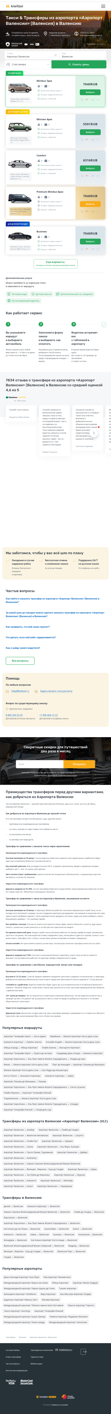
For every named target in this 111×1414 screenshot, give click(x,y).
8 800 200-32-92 (14, 715)
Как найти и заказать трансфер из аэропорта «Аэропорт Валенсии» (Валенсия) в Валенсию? (52, 600)
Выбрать (90, 92)
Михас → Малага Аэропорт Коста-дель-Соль (26, 1064)
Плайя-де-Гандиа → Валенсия (89, 1212)
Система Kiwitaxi (13, 1350)
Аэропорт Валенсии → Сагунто (68, 1135)
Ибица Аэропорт (60, 1282)
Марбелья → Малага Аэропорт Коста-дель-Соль (74, 1036)
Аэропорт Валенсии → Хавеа (82, 1169)
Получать (79, 764)
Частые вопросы (13, 1364)
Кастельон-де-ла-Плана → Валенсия (22, 1228)
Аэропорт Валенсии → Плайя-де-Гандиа (59, 1129)
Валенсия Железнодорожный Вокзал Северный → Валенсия (34, 1245)
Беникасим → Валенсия (90, 1234)
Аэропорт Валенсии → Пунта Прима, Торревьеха (28, 1152)
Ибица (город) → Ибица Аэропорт (21, 1047)
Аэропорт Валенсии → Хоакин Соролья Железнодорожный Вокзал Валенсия (42, 1163)
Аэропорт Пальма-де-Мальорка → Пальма (25, 1081)
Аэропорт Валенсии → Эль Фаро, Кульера (58, 1146)
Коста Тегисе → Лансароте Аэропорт (22, 1075)
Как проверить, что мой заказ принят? (28, 627)
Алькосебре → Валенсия (56, 1228)
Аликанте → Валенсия (15, 1234)
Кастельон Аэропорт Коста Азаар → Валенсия (54, 1240)
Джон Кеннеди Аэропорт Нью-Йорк (21, 1277)
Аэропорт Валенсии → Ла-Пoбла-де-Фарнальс (27, 1174)
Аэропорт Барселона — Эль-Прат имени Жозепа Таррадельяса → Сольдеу (41, 1104)
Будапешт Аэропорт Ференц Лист (21, 1299)
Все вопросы (20, 660)
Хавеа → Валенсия (39, 1234)
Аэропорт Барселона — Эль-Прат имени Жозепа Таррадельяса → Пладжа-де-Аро (44, 1058)
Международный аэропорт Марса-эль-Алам (26, 1282)
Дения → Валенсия (13, 1206)
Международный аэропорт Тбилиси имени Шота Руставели (33, 1305)
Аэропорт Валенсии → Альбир (19, 1129)
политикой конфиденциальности (62, 775)
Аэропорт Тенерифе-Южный (49, 1311)
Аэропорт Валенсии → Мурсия (69, 1174)
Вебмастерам (36, 1364)
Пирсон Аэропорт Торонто (81, 1305)
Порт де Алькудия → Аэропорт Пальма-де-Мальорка (78, 1064)
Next (93, 432)
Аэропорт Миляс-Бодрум (85, 1282)
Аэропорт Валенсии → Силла (18, 1146)
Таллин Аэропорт (67, 1288)
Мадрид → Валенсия (78, 1245)
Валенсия (52, 1337)
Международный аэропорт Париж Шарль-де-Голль (29, 1288)
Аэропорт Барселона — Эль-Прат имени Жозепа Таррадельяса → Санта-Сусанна (44, 1087)
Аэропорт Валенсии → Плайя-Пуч (21, 1141)
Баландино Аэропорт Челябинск (20, 1294)
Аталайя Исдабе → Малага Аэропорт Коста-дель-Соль (73, 1042)
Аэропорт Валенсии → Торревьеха (54, 1186)
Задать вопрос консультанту (56, 691)
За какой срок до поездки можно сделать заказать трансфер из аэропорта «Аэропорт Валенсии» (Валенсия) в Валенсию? (55, 614)
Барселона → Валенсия (15, 1217)
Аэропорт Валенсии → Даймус (72, 1152)
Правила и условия (59, 1405)
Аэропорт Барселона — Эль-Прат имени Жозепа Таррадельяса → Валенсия (42, 1223)
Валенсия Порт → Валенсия (71, 1251)
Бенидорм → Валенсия (15, 1240)
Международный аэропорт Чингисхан (68, 1322)
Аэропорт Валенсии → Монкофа (57, 1180)
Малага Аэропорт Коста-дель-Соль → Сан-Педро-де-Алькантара (36, 1070)
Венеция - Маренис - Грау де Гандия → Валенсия (28, 1251)
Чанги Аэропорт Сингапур (17, 1311)
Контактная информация (16, 1370)
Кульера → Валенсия (63, 1234)
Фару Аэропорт (48, 1294)
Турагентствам (37, 1357)
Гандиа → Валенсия (14, 1257)
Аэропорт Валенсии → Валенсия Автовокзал (26, 1135)
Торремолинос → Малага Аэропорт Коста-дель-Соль (30, 1098)
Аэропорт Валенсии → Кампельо (20, 1158)
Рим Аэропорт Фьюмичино (57, 1277)
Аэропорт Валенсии (38, 1337)
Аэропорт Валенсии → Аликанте (20, 1180)
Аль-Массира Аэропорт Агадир (75, 1294)
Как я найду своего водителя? (23, 648)
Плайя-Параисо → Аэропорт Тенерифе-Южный (27, 1092)
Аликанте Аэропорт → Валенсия (43, 1206)
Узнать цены (80, 64)
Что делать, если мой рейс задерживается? (31, 637)
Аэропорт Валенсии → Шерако (57, 1141)
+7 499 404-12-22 (48, 715)
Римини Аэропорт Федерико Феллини (69, 1316)
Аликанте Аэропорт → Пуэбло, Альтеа (23, 1042)
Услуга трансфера (13, 1357)
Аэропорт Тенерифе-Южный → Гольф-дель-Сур (27, 1109)
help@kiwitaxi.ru (20, 691)
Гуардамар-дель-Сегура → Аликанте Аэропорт (80, 1053)
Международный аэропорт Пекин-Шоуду (24, 1322)
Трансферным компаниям (42, 1350)
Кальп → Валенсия (82, 1228)
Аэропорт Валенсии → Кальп (18, 1186)
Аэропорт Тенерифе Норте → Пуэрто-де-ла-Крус (28, 1053)
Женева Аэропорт (51, 1299)
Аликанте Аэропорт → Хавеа (59, 1075)
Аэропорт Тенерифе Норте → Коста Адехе (25, 1036)
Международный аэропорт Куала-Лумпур (24, 1316)
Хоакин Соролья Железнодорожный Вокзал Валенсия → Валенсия (37, 1212)
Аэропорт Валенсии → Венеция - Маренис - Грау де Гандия (33, 1169)
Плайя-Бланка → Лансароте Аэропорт (61, 1047)
